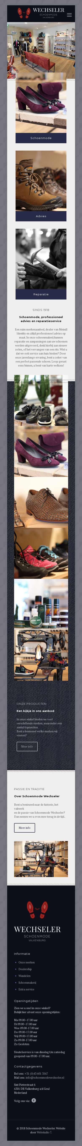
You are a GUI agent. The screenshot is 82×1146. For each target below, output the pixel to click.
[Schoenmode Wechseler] (41, 12)
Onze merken (27, 962)
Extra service (26, 989)
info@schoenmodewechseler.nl (45, 1077)
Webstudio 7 (44, 1132)
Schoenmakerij (27, 982)
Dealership (25, 969)
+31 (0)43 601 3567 (36, 1073)
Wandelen (24, 976)
